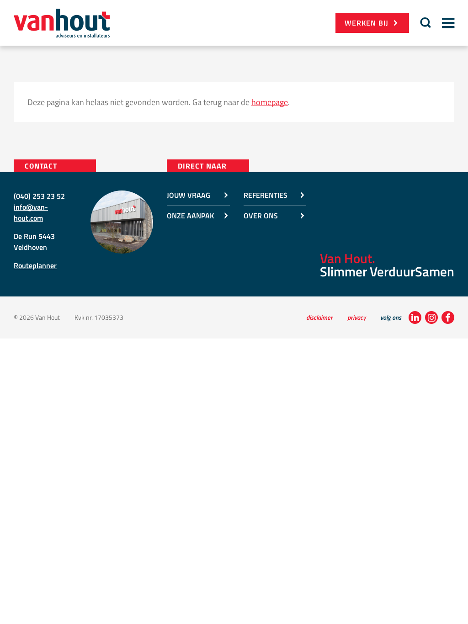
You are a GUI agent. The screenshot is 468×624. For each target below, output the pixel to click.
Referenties (265, 195)
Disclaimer (319, 317)
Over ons (261, 215)
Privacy (356, 317)
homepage (269, 102)
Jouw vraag (188, 195)
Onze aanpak (190, 215)
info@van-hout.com (31, 212)
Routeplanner (35, 265)
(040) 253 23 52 (39, 195)
